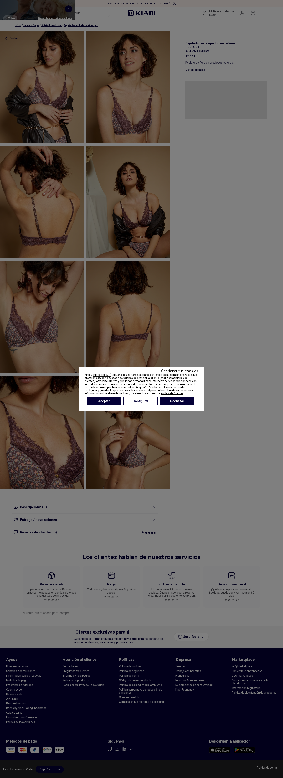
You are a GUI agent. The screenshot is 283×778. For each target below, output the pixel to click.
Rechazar (177, 401)
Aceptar (104, 401)
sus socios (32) (102, 374)
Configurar (140, 401)
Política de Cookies (172, 393)
